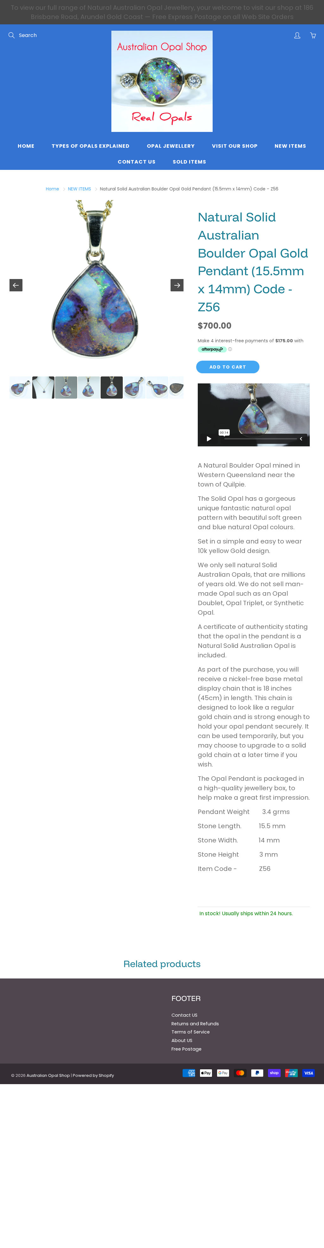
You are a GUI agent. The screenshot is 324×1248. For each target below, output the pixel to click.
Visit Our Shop (235, 146)
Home (26, 146)
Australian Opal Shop (48, 1075)
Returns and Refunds (195, 1024)
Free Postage (186, 1049)
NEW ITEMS (79, 189)
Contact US (184, 1015)
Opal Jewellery (171, 146)
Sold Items (189, 161)
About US (181, 1040)
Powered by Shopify (93, 1075)
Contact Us (137, 161)
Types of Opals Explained (91, 146)
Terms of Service (190, 1032)
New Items (290, 146)
